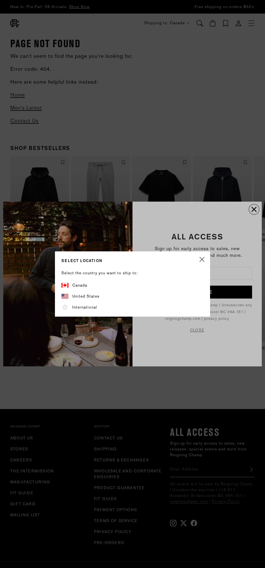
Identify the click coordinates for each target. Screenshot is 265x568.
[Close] (202, 260)
